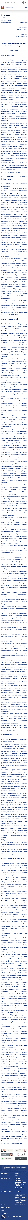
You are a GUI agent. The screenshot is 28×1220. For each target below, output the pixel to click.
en (22, 2)
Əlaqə (16, 1175)
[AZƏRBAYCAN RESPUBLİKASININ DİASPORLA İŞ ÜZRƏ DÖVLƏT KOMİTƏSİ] (2, 7)
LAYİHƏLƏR (18, 1191)
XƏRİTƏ (3, 1205)
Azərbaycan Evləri (5, 1207)
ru (25, 2)
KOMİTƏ (17, 1173)
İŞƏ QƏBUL (18, 1178)
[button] (3, 1216)
